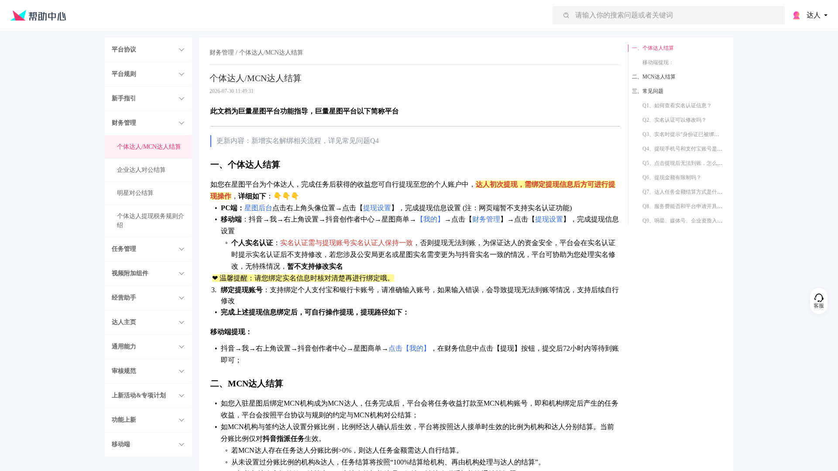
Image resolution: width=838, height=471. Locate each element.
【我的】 (430, 219)
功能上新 (124, 419)
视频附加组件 (130, 273)
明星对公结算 (135, 193)
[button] (148, 50)
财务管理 (124, 122)
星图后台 (258, 208)
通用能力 (124, 346)
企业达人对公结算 (141, 170)
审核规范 (124, 371)
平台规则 (124, 74)
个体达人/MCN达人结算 (149, 146)
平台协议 (124, 49)
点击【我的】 (409, 348)
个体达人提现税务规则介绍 (150, 221)
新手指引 (124, 98)
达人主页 (124, 322)
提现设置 (377, 208)
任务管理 (124, 249)
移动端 (121, 444)
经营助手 (124, 297)
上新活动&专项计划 (139, 395)
